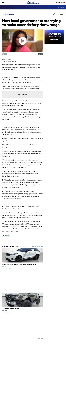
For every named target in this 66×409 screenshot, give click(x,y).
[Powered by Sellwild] (40, 338)
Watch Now (59, 2)
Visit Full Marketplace (37, 246)
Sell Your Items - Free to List (22, 246)
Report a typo (6, 235)
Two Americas (8, 14)
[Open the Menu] (2, 2)
